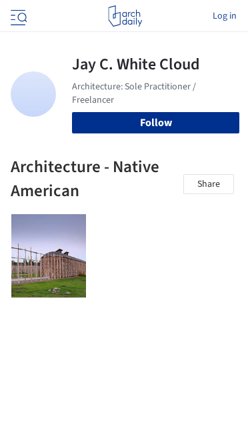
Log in (225, 16)
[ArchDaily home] (125, 16)
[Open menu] (17, 16)
